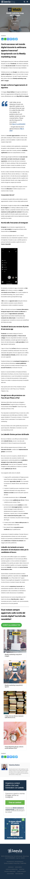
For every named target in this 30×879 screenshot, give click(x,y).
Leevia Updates (10, 873)
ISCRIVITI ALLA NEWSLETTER (11, 625)
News (15, 23)
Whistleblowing (19, 873)
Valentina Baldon (15, 20)
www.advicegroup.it (19, 861)
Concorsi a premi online (9, 871)
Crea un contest (15, 802)
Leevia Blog (10, 867)
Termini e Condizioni (8, 863)
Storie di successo (21, 871)
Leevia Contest (18, 867)
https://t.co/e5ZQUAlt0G (18, 124)
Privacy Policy (17, 863)
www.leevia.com (10, 861)
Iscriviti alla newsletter (12, 869)
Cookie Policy (23, 863)
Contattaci (21, 869)
